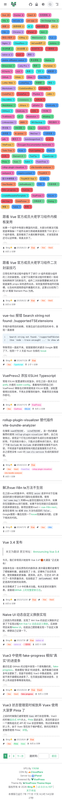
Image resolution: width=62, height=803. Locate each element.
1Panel (31, 32)
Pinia (5, 161)
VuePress (37, 195)
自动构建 (7, 49)
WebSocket (38, 37)
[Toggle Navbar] (57, 4)
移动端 (6, 128)
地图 (5, 26)
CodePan (23, 94)
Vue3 (31, 15)
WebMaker (8, 105)
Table (16, 207)
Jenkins (54, 43)
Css (31, 128)
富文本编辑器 (9, 178)
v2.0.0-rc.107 (45, 786)
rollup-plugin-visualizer (14, 167)
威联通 (52, 71)
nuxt (20, 54)
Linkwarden (9, 122)
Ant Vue (7, 201)
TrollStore (8, 116)
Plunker (37, 94)
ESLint (52, 195)
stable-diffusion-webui (14, 60)
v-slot (44, 178)
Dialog (52, 201)
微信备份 (54, 122)
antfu (5, 384)
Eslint (28, 161)
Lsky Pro (24, 66)
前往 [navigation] (54, 756)
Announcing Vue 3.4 (46, 551)
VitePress (7, 144)
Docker (18, 15)
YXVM (46, 111)
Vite (5, 20)
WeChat (35, 133)
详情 (24, 730)
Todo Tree (8, 150)
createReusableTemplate (15, 195)
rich (19, 71)
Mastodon (32, 116)
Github (6, 77)
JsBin (50, 94)
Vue (6, 15)
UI (20, 116)
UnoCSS (44, 128)
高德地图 (18, 26)
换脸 (31, 54)
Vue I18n (44, 77)
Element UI (19, 156)
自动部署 (22, 49)
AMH (23, 122)
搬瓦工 (16, 139)
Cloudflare (21, 43)
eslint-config (23, 384)
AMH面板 (42, 26)
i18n (5, 32)
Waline (49, 60)
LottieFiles (25, 83)
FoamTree (42, 161)
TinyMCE (44, 173)
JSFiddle (45, 88)
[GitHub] (30, 4)
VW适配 (19, 128)
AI (30, 26)
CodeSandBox (27, 88)
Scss (22, 150)
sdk (5, 139)
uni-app (32, 20)
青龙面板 (36, 60)
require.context (26, 173)
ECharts (7, 71)
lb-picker (20, 133)
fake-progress (10, 190)
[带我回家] (15, 4)
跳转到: (34, 756)
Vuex (17, 161)
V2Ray (23, 37)
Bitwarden (8, 66)
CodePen (7, 94)
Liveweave (25, 100)
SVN (5, 156)
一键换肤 (51, 49)
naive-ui (7, 54)
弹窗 (5, 207)
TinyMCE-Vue (28, 178)
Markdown (8, 88)
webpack (7, 173)
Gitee (30, 77)
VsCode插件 (38, 43)
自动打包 (37, 49)
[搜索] (50, 4)
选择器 (6, 133)
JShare (23, 105)
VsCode (17, 20)
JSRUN (39, 100)
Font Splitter (36, 150)
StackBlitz (8, 100)
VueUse (27, 190)
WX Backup (37, 122)
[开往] (36, 4)
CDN (34, 111)
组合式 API (15, 719)
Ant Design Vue (49, 20)
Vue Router (8, 184)
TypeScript (49, 156)
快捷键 (40, 83)
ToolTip (34, 156)
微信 (51, 83)
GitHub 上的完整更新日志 (27, 590)
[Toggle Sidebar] (6, 4)
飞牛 (40, 71)
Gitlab (19, 77)
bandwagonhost (33, 139)
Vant (44, 32)
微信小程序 (8, 37)
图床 (37, 66)
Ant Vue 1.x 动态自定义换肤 (33, 623)
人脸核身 (49, 133)
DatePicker (22, 201)
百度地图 (53, 184)
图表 (30, 71)
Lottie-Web (8, 83)
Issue (43, 350)
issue (34, 514)
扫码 (41, 184)
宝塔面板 (45, 15)
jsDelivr (37, 105)
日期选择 (38, 201)
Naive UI (16, 627)
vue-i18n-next (48, 507)
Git (54, 26)
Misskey (48, 116)
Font (51, 150)
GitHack (7, 111)
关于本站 (31, 790)
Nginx (6, 43)
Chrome (18, 32)
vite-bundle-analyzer (42, 167)
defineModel (26, 184)
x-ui (50, 139)
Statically (51, 105)
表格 (28, 207)
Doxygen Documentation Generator (35, 144)
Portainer (49, 66)
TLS (53, 37)
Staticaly (22, 111)
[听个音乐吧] (43, 4)
